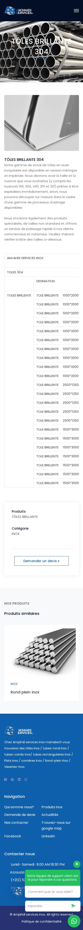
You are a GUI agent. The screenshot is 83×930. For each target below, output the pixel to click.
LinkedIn (48, 836)
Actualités (50, 814)
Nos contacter (16, 822)
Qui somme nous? (19, 807)
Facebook (12, 836)
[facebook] (5, 779)
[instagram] (25, 779)
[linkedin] (19, 779)
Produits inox (52, 807)
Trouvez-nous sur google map (56, 825)
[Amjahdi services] (18, 10)
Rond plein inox (25, 692)
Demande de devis (19, 814)
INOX (14, 684)
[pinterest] (12, 779)
